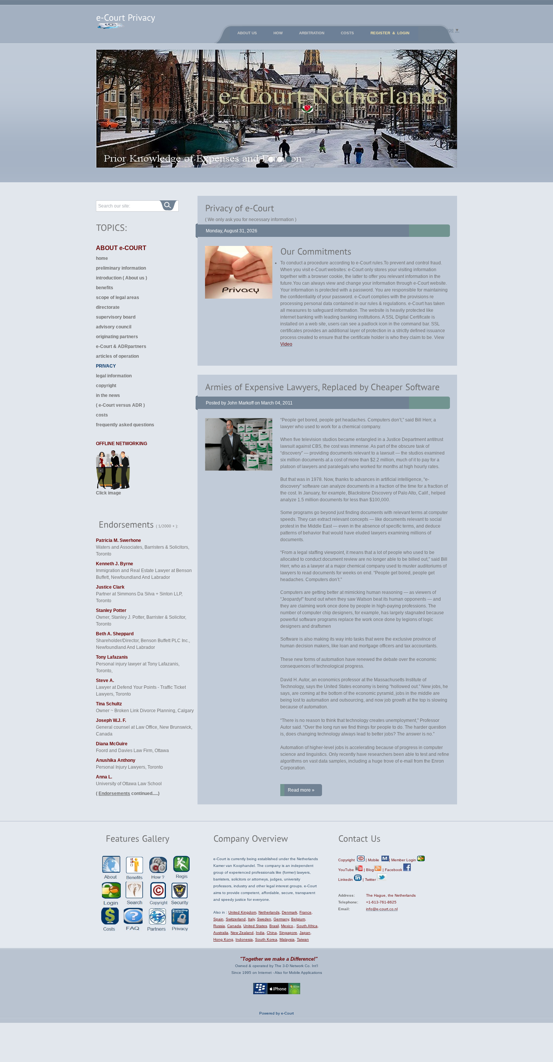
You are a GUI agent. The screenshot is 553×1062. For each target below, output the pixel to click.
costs (102, 415)
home (102, 258)
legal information (114, 375)
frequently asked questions (125, 424)
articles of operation (117, 356)
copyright (106, 385)
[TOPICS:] (111, 227)
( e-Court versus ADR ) (120, 405)
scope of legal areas (117, 297)
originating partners (117, 336)
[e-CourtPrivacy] (125, 15)
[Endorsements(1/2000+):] (145, 525)
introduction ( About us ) (121, 278)
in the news (108, 395)
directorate (108, 307)
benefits (104, 287)
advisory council (113, 327)
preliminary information (121, 268)
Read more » (301, 790)
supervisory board (115, 317)
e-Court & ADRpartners (121, 346)
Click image (108, 493)
